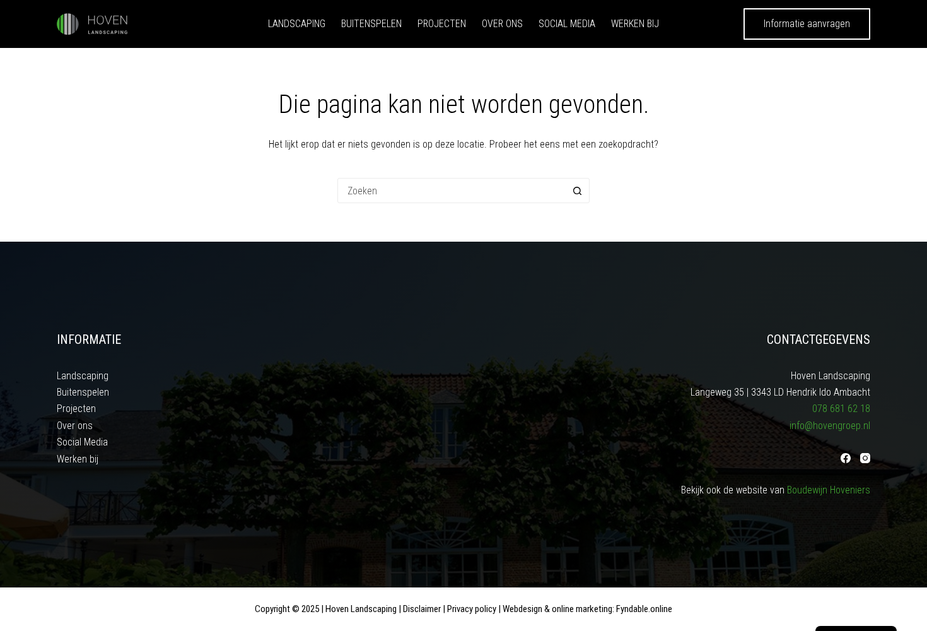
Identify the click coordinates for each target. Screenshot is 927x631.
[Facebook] (846, 458)
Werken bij (635, 24)
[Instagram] (865, 458)
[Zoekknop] (577, 191)
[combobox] (451, 190)
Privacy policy (471, 609)
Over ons (502, 24)
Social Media (567, 24)
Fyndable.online (644, 609)
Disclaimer (422, 609)
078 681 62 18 (841, 409)
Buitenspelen (371, 24)
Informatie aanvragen (807, 24)
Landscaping (296, 24)
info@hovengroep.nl (830, 426)
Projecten (441, 24)
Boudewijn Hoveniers (828, 490)
